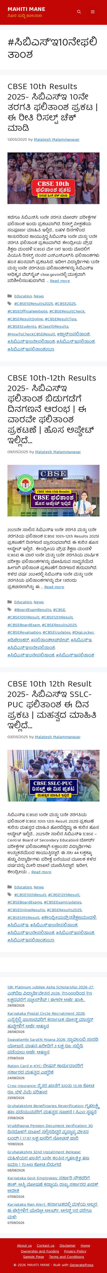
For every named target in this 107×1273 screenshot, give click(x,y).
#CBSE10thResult (23, 617)
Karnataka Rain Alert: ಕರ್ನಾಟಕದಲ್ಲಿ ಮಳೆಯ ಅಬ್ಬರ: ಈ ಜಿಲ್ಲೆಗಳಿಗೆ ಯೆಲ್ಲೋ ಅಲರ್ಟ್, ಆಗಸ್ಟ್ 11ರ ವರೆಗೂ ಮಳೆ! (52, 1211)
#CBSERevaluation (24, 632)
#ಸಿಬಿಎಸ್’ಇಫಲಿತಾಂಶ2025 (30, 349)
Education (23, 296)
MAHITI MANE (26, 9)
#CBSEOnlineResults (26, 910)
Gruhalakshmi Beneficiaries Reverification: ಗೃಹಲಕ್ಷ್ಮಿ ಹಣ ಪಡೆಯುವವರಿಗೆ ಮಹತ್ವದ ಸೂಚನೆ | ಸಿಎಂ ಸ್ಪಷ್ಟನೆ (53, 1109)
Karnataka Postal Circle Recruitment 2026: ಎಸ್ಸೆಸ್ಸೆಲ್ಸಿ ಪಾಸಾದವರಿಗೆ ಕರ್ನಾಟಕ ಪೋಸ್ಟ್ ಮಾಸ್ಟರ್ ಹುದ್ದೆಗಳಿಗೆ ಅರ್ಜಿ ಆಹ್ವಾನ (50, 1020)
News (39, 296)
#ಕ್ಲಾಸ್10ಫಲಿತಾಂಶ (73, 334)
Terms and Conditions (66, 1257)
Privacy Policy (75, 1251)
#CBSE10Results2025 (33, 304)
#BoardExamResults (32, 610)
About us (24, 1246)
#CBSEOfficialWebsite (27, 311)
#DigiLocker (83, 632)
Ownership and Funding (40, 1251)
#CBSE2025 (65, 304)
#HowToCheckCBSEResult (31, 334)
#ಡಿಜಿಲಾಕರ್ (18, 640)
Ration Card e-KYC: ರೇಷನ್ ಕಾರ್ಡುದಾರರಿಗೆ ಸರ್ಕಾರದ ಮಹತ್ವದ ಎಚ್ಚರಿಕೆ (45, 1069)
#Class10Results (53, 326)
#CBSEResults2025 (59, 625)
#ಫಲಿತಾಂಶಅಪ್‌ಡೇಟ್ (50, 640)
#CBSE (59, 610)
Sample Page (33, 1257)
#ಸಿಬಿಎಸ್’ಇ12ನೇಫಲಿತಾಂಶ (30, 655)
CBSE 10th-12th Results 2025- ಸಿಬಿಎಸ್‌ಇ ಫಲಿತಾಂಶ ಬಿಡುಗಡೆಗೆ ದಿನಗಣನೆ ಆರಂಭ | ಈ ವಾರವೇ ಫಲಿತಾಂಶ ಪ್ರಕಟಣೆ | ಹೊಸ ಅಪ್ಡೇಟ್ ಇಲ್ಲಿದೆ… (51, 410)
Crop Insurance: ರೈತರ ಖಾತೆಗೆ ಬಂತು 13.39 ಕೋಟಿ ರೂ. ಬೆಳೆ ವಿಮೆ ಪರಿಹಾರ (50, 1089)
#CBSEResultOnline (25, 319)
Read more (60, 281)
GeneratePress (82, 1265)
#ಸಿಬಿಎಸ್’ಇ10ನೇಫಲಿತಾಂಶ (31, 342)
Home (85, 1246)
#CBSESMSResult (23, 918)
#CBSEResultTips (60, 319)
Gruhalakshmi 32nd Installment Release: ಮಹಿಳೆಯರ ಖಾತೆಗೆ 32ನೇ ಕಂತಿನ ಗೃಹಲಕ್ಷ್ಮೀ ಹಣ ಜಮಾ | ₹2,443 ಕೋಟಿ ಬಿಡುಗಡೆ (48, 1159)
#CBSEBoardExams (24, 902)
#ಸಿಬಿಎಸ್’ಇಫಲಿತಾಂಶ (75, 342)
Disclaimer (67, 1246)
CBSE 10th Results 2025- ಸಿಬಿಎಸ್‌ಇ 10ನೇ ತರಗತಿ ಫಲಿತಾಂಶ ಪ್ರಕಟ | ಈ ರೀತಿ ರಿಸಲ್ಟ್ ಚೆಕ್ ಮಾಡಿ (52, 108)
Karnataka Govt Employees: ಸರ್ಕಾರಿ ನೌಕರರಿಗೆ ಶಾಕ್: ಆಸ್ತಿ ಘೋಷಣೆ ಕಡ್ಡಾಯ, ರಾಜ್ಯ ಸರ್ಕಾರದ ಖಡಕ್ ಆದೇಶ (52, 1185)
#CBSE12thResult (57, 617)
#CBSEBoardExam (23, 625)
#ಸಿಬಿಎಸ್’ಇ (81, 640)
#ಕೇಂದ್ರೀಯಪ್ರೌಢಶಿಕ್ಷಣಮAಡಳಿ (68, 918)
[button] (79, 12)
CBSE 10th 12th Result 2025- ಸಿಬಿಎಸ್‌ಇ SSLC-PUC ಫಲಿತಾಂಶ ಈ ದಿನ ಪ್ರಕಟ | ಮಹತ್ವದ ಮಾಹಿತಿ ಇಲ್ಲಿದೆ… (52, 705)
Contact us (45, 1246)
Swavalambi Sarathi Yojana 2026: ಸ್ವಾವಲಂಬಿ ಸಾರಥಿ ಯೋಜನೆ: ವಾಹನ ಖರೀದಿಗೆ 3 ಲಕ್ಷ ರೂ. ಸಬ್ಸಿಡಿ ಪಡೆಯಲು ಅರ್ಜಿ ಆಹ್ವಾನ (52, 1046)
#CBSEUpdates (56, 632)
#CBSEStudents (21, 326)
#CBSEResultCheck (67, 311)
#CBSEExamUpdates (62, 902)
